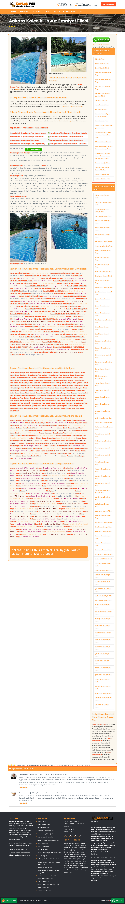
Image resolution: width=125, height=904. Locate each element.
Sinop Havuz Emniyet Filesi (103, 554)
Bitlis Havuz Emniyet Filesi (103, 272)
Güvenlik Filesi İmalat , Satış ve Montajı (48, 884)
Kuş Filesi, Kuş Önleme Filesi (45, 837)
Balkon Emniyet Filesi (102, 174)
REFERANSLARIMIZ (69, 11)
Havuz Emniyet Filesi (101, 105)
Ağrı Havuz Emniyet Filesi (103, 216)
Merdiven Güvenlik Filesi (98, 858)
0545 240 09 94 (66, 5)
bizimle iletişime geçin (66, 121)
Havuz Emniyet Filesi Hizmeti (30, 273)
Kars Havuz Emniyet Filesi (103, 422)
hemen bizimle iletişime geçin (73, 106)
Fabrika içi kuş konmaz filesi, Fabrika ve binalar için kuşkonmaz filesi (102, 155)
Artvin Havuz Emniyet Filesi (103, 242)
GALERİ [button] (47, 11)
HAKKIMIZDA (24, 11)
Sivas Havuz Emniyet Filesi (103, 559)
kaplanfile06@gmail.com (88, 5)
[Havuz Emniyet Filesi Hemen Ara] (101, 37)
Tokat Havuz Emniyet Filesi (103, 570)
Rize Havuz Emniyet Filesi (103, 531)
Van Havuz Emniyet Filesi (103, 600)
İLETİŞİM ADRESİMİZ (108, 4)
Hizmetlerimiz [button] (36, 11)
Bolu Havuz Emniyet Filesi (103, 276)
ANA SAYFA (14, 11)
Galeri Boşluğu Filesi (101, 121)
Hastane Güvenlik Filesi (102, 179)
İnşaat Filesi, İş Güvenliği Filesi (46, 834)
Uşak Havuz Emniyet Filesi (103, 596)
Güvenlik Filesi (99, 59)
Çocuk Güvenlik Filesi (102, 68)
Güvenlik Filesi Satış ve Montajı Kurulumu (49, 852)
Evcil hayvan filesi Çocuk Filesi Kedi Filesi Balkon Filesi (103, 134)
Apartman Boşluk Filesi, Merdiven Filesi (48, 840)
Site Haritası (94, 821)
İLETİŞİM (80, 11)
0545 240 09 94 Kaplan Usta (101, 44)
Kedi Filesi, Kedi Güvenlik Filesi (46, 831)
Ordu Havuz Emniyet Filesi (103, 527)
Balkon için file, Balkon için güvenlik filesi (49, 859)
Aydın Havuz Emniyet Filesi (103, 246)
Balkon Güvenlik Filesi (102, 64)
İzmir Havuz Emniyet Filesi (103, 418)
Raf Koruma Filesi (100, 109)
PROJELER (57, 11)
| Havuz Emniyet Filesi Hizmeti (22, 468)
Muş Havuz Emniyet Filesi (103, 511)
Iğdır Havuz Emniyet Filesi (103, 675)
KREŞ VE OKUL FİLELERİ (103, 142)
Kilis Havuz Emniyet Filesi (103, 693)
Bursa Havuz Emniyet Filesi (103, 287)
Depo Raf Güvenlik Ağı (100, 860)
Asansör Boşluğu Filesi (102, 163)
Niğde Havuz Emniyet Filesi (103, 522)
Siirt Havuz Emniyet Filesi (103, 550)
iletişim (17, 89)
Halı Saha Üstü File (101, 100)
